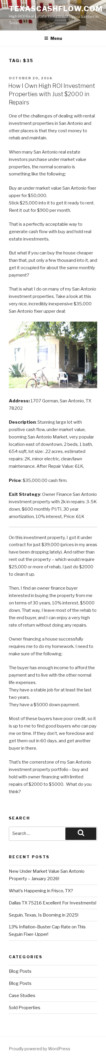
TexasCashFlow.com (56, 8)
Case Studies (22, 995)
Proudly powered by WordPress (39, 1048)
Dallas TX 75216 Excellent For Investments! (52, 903)
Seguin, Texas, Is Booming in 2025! (43, 915)
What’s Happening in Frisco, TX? (41, 890)
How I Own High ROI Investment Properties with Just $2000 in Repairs (51, 94)
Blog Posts (20, 971)
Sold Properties (24, 1007)
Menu (56, 38)
